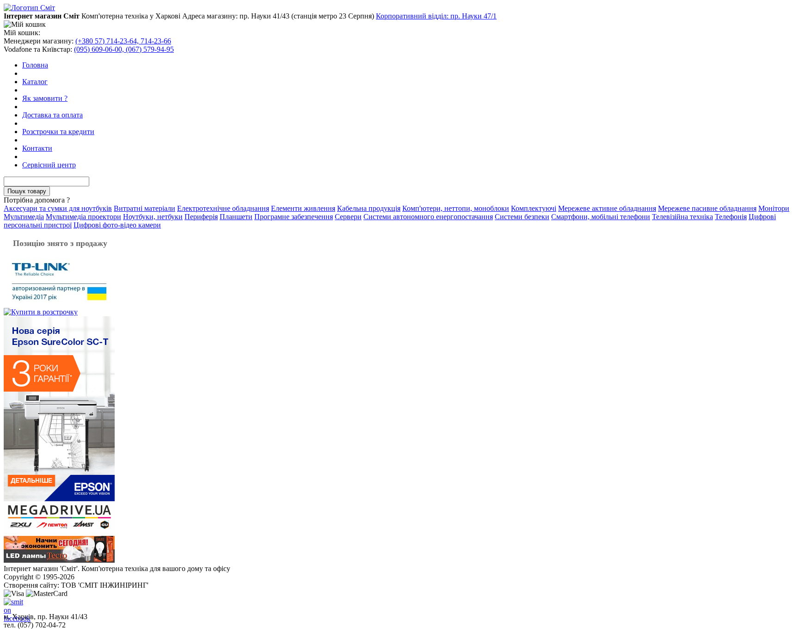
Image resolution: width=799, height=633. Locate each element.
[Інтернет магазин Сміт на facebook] (11, 605)
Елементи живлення (303, 208)
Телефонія (731, 217)
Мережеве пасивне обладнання (707, 208)
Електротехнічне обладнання (223, 208)
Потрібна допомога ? (37, 200)
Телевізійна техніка (682, 217)
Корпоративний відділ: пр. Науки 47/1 (436, 16)
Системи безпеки (522, 217)
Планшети (236, 217)
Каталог (35, 82)
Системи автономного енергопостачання (428, 217)
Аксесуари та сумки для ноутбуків (58, 208)
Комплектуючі (533, 208)
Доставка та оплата (52, 115)
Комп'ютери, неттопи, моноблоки (455, 208)
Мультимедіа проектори (83, 217)
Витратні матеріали (144, 208)
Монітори (773, 208)
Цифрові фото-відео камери (117, 225)
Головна (35, 65)
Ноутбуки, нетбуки (153, 217)
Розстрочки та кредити (58, 131)
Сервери (348, 217)
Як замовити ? (45, 98)
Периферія (201, 217)
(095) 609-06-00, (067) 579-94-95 (124, 49)
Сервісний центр (49, 165)
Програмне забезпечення (293, 217)
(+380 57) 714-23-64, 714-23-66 (123, 41)
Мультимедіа (24, 217)
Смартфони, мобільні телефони (600, 217)
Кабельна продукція (368, 208)
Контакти (37, 148)
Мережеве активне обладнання (607, 208)
